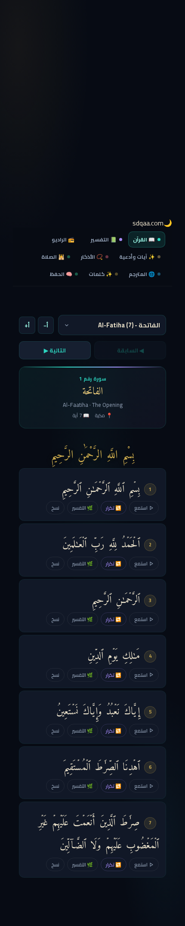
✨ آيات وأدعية (137, 257)
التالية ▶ (55, 350)
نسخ (55, 507)
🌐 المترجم (142, 274)
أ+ (27, 325)
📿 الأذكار (92, 257)
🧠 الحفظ (61, 274)
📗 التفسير (104, 239)
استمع (141, 507)
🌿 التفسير (82, 507)
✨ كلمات (100, 274)
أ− (45, 325)
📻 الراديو (63, 239)
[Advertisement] (92, 112)
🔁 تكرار (113, 507)
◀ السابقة (130, 350)
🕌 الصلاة (53, 257)
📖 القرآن (144, 239)
